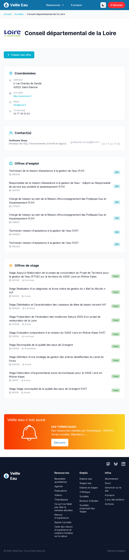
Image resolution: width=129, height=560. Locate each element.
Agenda (58, 486)
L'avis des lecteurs (114, 499)
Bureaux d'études (89, 500)
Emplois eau (86, 478)
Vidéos (58, 495)
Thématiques (61, 499)
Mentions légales (116, 550)
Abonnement (111, 478)
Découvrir (60, 442)
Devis (108, 483)
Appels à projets (62, 522)
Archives (109, 504)
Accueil (7, 14)
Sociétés (19, 14)
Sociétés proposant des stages (87, 508)
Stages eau (85, 483)
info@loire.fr (19, 105)
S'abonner (116, 5)
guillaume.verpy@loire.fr (85, 142)
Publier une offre (21, 54)
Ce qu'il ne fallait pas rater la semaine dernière (63, 507)
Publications (60, 490)
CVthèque (85, 492)
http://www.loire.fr (22, 96)
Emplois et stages (89, 487)
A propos (76, 5)
